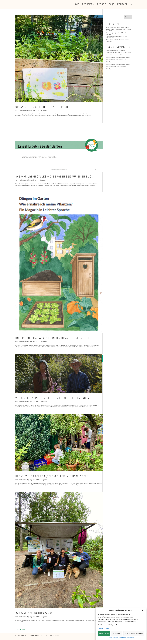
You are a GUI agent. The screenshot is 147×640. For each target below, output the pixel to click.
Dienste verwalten (104, 628)
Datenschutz (122, 637)
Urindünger (109, 62)
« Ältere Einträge (20, 630)
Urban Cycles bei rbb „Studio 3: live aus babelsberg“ (52, 476)
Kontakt (122, 5)
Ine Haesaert (23, 110)
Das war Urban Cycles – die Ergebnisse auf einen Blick (54, 176)
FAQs (112, 5)
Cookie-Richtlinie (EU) (38, 635)
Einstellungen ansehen (134, 633)
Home (76, 5)
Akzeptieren (104, 633)
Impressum (130, 637)
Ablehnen (116, 633)
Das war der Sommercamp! (33, 613)
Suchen (127, 17)
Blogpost (44, 110)
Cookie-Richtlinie (113, 637)
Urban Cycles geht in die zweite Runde (42, 107)
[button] (143, 610)
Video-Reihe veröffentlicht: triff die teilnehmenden (52, 398)
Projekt (87, 5)
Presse (101, 5)
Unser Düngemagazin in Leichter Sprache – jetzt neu (52, 338)
